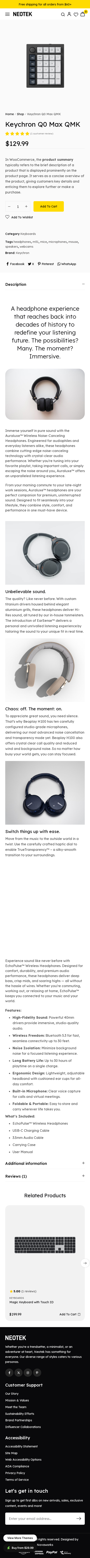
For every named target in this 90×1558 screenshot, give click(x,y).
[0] (82, 14)
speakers (11, 247)
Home (9, 114)
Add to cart (48, 206)
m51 (36, 242)
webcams (26, 247)
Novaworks (45, 1545)
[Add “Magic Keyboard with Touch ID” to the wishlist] (76, 1216)
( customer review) (41, 133)
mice (43, 242)
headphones (22, 242)
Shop (20, 114)
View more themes (20, 1538)
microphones (58, 242)
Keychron (22, 253)
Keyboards (28, 234)
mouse (73, 242)
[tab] (45, 284)
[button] (85, 1263)
